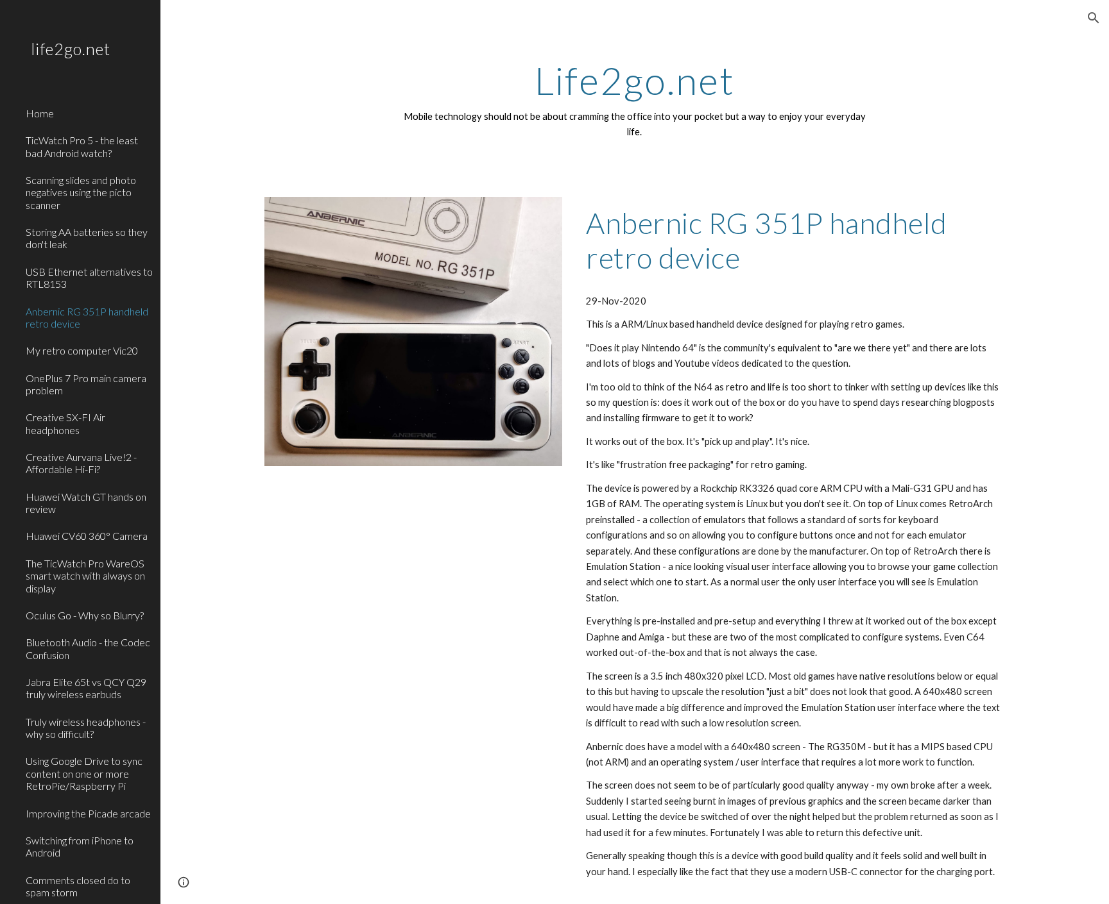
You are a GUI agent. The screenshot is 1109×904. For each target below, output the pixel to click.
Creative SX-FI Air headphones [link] (65, 423)
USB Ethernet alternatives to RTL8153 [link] (89, 277)
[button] (1093, 18)
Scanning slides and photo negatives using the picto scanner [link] (81, 192)
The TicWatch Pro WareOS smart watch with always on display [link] (85, 575)
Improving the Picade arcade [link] (88, 813)
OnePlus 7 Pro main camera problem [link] (86, 384)
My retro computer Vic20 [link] (82, 350)
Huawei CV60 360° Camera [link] (87, 536)
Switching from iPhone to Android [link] (79, 846)
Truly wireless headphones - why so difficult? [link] (86, 728)
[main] (635, 100)
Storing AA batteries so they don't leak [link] (87, 238)
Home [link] (40, 113)
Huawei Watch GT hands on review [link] (86, 502)
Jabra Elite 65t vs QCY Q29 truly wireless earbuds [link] (86, 688)
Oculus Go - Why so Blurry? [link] (85, 615)
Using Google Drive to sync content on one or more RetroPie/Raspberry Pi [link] (84, 773)
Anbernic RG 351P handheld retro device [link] (87, 317)
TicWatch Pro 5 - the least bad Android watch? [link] (82, 146)
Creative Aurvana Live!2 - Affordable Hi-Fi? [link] (81, 463)
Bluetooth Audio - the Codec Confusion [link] (88, 648)
